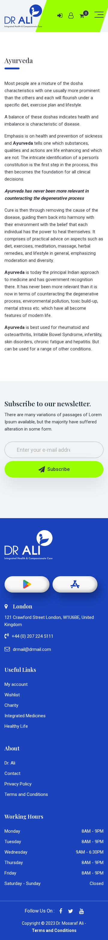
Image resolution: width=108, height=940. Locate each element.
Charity (11, 705)
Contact (12, 773)
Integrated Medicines (25, 715)
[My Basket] (82, 16)
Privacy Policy (18, 784)
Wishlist (12, 695)
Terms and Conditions (26, 794)
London (22, 606)
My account (16, 684)
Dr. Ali (9, 763)
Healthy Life (16, 726)
